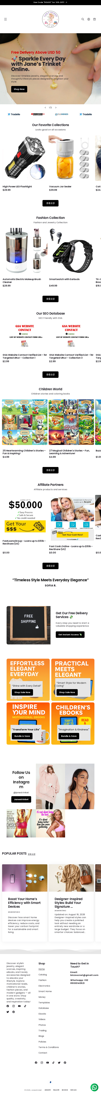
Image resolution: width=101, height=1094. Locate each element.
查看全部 (50, 203)
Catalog (43, 974)
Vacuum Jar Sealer (60, 186)
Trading (42, 1030)
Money (42, 997)
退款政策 (48, 1090)
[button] (5, 19)
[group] (50, 68)
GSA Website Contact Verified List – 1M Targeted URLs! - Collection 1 (25, 356)
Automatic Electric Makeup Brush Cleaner (22, 280)
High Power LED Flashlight (17, 186)
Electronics (44, 985)
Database (44, 1008)
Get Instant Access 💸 (70, 634)
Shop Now (19, 89)
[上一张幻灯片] (45, 107)
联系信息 (73, 1090)
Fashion (42, 980)
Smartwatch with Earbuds (64, 279)
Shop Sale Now (22, 692)
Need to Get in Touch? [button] (79, 965)
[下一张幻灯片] (55, 107)
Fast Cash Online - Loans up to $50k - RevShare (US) (71, 548)
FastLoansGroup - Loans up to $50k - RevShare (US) (24, 542)
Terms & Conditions (49, 1047)
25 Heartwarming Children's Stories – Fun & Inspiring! (24, 452)
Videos (42, 1019)
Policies (42, 1041)
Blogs (41, 1036)
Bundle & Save (22, 736)
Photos (42, 1024)
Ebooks (42, 1013)
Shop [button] (42, 963)
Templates (44, 1002)
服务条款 (65, 1090)
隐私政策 (56, 1090)
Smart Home (45, 991)
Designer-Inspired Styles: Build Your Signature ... (69, 903)
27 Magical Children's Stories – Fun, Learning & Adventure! (69, 452)
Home (42, 969)
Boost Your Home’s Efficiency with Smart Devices (24, 903)
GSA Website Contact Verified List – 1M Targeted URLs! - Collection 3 (71, 356)
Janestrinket (21, 799)
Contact (43, 1052)
